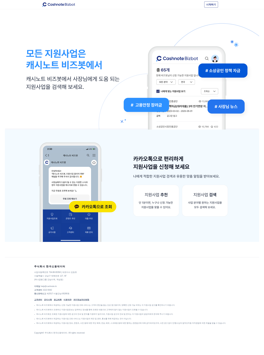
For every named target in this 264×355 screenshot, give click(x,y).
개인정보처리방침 (81, 300)
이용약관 (68, 300)
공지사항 (48, 300)
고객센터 (38, 300)
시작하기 (211, 4)
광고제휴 (58, 300)
